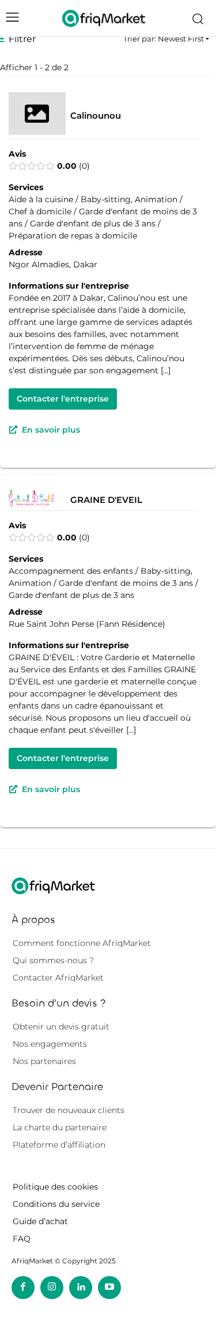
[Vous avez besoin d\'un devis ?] (103, 18)
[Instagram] (51, 1287)
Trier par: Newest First (163, 38)
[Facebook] (23, 1287)
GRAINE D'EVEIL (106, 499)
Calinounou (95, 114)
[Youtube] (109, 1287)
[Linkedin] (80, 1287)
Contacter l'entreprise (63, 398)
